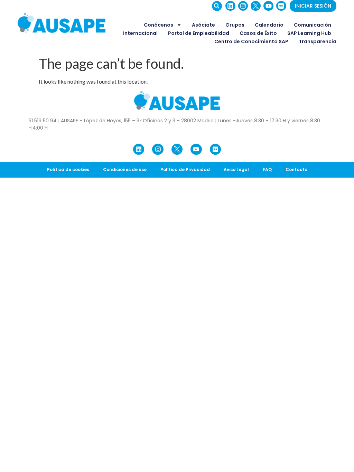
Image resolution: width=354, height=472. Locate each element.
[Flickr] (281, 6)
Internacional (140, 33)
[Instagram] (243, 6)
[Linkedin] (230, 6)
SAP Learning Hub (309, 33)
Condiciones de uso (125, 169)
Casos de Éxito (258, 33)
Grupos (234, 24)
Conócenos (158, 24)
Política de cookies (68, 169)
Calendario (269, 24)
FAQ (267, 169)
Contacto (296, 169)
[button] (217, 6)
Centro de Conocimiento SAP (251, 41)
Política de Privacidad (185, 169)
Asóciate (203, 24)
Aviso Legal (236, 169)
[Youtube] (268, 6)
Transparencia (317, 41)
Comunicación (312, 24)
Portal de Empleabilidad (198, 33)
